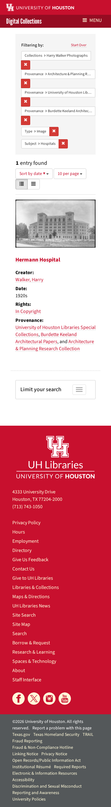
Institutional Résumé (31, 767)
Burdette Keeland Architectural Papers (46, 338)
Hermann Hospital (37, 260)
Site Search (24, 615)
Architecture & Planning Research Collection (54, 345)
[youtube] (65, 698)
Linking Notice (25, 754)
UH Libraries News (31, 605)
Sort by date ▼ (32, 174)
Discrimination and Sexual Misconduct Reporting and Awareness (47, 789)
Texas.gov (21, 735)
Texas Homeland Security (56, 735)
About (18, 670)
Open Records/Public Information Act (46, 760)
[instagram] (49, 698)
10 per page (69, 174)
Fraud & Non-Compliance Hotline (42, 747)
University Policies (29, 799)
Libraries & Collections (35, 587)
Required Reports (70, 767)
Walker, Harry (29, 279)
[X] (34, 698)
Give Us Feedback (30, 559)
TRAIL (88, 735)
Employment (25, 541)
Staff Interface (26, 679)
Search (19, 633)
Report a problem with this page (62, 728)
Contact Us (23, 569)
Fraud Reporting (27, 741)
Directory (21, 550)
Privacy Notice (54, 754)
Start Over (78, 45)
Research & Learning (33, 652)
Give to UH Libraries (32, 578)
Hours (18, 532)
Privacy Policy (26, 522)
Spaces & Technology (34, 661)
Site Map (21, 624)
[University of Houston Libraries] (55, 457)
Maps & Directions (31, 596)
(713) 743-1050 (27, 506)
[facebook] (18, 698)
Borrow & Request (31, 642)
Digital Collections (24, 21)
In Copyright (28, 311)
